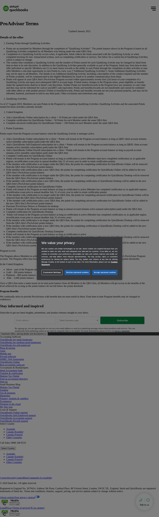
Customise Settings (52, 272)
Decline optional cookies (77, 272)
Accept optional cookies (105, 272)
